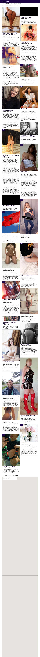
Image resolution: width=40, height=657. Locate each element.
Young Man (5, 233)
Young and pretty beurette (9, 269)
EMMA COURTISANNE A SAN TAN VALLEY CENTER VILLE (10, 34)
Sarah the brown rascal (8, 66)
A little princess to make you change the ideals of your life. (28, 136)
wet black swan (6, 421)
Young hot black (25, 78)
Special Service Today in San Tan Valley (11, 156)
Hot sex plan (24, 108)
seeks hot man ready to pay (27, 275)
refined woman (24, 315)
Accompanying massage (9, 205)
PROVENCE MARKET (5, 1)
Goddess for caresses (26, 17)
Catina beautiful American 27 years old (10, 323)
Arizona (14, 3)
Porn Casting (24, 171)
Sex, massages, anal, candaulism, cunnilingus (11, 396)
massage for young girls (8, 361)
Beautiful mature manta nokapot (28, 415)
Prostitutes (4, 3)
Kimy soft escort (25, 344)
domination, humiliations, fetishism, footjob (27, 235)
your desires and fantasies (9, 466)
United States (9, 3)
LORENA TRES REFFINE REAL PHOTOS (10, 300)
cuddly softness (24, 42)
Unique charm (24, 442)
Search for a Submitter (8, 110)
